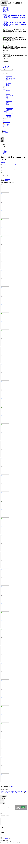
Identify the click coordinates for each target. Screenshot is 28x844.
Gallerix (6, 838)
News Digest (6, 61)
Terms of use (10, 842)
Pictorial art (3, 162)
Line (4, 150)
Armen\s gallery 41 (11, 791)
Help (2, 841)
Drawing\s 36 (19, 791)
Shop (4, 153)
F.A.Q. (4, 841)
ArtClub (6, 87)
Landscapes (6, 180)
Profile (4, 149)
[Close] (1, 813)
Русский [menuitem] (5, 66)
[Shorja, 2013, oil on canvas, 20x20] (10, 164)
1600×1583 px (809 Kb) (8, 177)
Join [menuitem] (7, 67)
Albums (4, 152)
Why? (11, 786)
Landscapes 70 (4, 791)
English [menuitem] (8, 66)
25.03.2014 (7, 179)
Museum (5, 73)
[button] (6, 7)
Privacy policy (16, 842)
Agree (23, 807)
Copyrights (21, 842)
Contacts (11, 841)
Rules (6, 842)
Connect (5, 151)
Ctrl (10, 182)
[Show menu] (8, 1)
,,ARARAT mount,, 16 (18, 792)
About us (8, 841)
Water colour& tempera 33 (7, 792)
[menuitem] (11, 66)
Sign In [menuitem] (4, 67)
